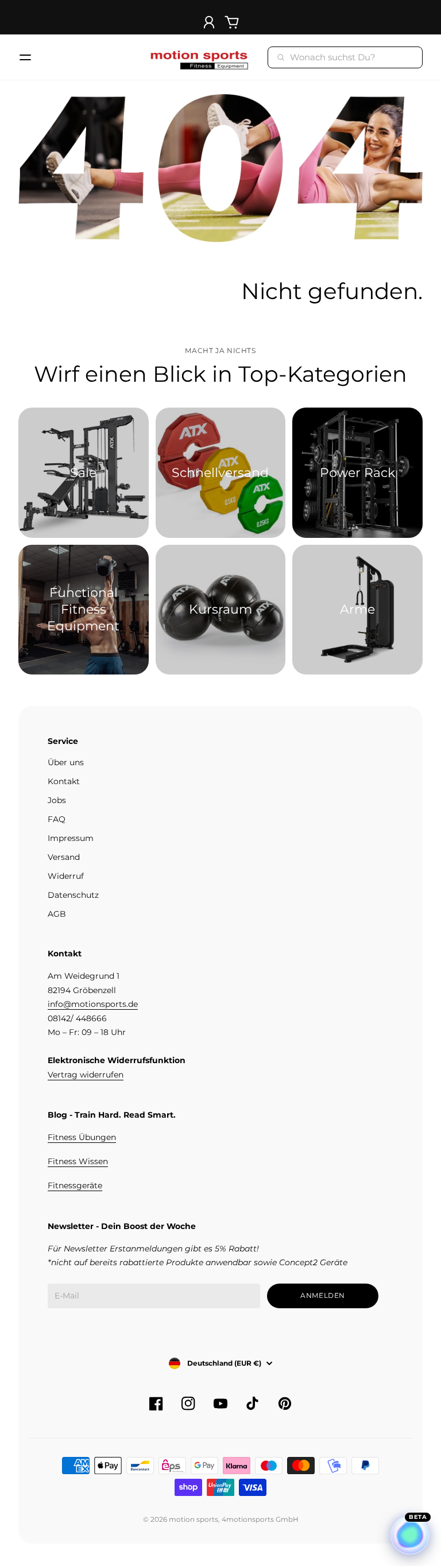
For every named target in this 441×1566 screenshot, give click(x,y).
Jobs (57, 800)
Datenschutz (73, 895)
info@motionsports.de (93, 1004)
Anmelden (322, 1295)
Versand (64, 857)
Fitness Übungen (82, 1137)
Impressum (71, 838)
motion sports (193, 1519)
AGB (57, 914)
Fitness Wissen (78, 1161)
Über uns (66, 762)
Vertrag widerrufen (85, 1074)
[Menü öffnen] (25, 57)
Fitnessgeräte (75, 1185)
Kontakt (64, 781)
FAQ (56, 819)
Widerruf (66, 876)
